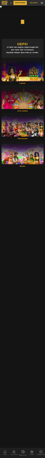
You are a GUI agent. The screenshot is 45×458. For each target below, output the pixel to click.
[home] (5, 3)
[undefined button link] (22, 22)
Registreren (20, 2)
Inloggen (33, 2)
